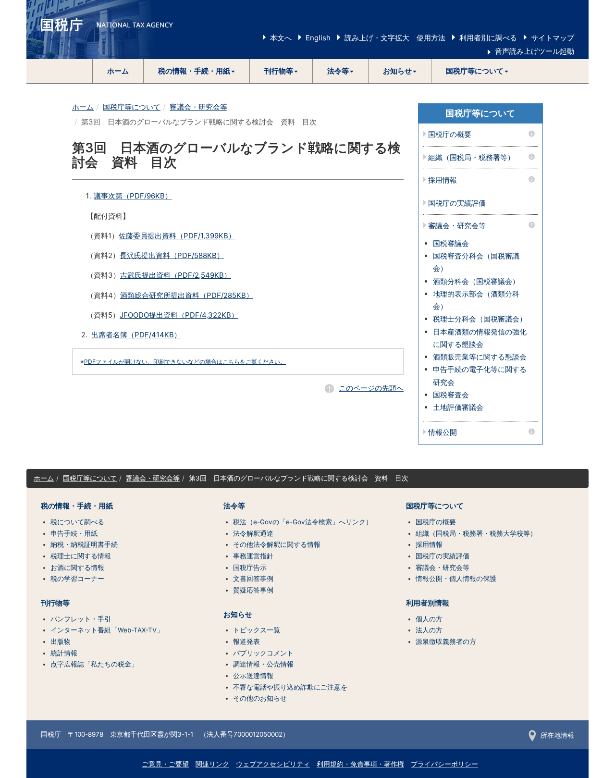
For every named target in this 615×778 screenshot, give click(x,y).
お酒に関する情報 (77, 567)
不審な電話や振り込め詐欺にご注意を (290, 687)
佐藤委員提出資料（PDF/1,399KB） (177, 235)
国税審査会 (451, 394)
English (318, 37)
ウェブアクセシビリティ (273, 764)
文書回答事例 (253, 578)
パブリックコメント (263, 653)
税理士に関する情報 (80, 556)
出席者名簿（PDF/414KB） (136, 334)
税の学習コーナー (77, 578)
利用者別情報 (427, 603)
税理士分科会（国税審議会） (480, 318)
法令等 (234, 506)
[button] (197, 71)
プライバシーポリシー (444, 764)
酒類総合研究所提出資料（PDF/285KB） (186, 295)
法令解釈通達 (253, 533)
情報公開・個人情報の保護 (456, 578)
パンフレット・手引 (80, 619)
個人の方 (429, 619)
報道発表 (246, 641)
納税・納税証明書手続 (84, 544)
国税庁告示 (250, 567)
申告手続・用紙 (74, 533)
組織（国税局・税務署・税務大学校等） (476, 533)
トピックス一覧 (256, 630)
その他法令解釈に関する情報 (276, 544)
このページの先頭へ (371, 388)
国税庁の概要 (449, 135)
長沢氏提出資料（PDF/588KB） (172, 255)
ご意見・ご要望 (165, 764)
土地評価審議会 (458, 407)
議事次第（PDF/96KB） (133, 195)
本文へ (281, 37)
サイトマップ (552, 37)
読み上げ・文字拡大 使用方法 (394, 37)
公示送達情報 (253, 675)
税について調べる (77, 522)
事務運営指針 (253, 556)
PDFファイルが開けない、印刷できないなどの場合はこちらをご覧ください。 (185, 361)
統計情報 (63, 653)
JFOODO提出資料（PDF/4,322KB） (179, 315)
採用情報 (442, 180)
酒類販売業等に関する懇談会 (480, 356)
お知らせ (237, 614)
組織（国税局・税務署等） (471, 158)
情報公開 (442, 433)
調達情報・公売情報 (263, 664)
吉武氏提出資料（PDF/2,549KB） (175, 275)
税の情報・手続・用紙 (77, 506)
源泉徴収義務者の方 (446, 641)
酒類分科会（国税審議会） (476, 281)
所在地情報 (557, 735)
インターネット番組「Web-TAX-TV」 (106, 630)
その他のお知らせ (260, 698)
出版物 (60, 641)
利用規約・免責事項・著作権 (360, 764)
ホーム (118, 70)
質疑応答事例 (253, 590)
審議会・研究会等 (198, 106)
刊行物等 (55, 603)
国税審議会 (451, 243)
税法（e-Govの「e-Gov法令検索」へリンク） (302, 522)
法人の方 (429, 630)
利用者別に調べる (488, 37)
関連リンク (212, 764)
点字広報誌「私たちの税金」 (94, 664)
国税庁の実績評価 (457, 203)
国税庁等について (131, 106)
